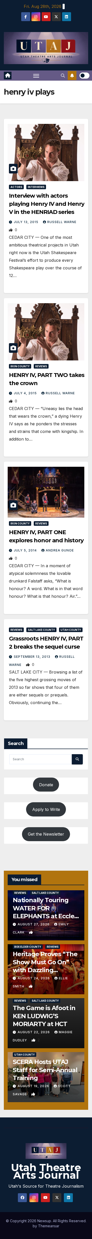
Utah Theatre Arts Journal (46, 1171)
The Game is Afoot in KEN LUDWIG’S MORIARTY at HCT (44, 1015)
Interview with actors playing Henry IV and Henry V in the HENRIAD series (46, 203)
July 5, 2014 (26, 550)
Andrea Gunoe (60, 550)
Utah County (71, 629)
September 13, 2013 (32, 657)
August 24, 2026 (34, 978)
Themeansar (48, 1226)
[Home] (8, 75)
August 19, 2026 (34, 1086)
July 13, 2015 (26, 222)
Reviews (41, 366)
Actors (16, 186)
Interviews (36, 186)
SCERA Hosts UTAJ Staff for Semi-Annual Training (45, 1069)
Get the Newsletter (46, 834)
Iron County (20, 366)
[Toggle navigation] (36, 75)
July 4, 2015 (26, 393)
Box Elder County (27, 946)
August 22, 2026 (34, 1032)
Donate (46, 784)
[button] (63, 75)
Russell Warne (61, 222)
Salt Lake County (41, 629)
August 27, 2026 (34, 924)
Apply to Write (46, 809)
